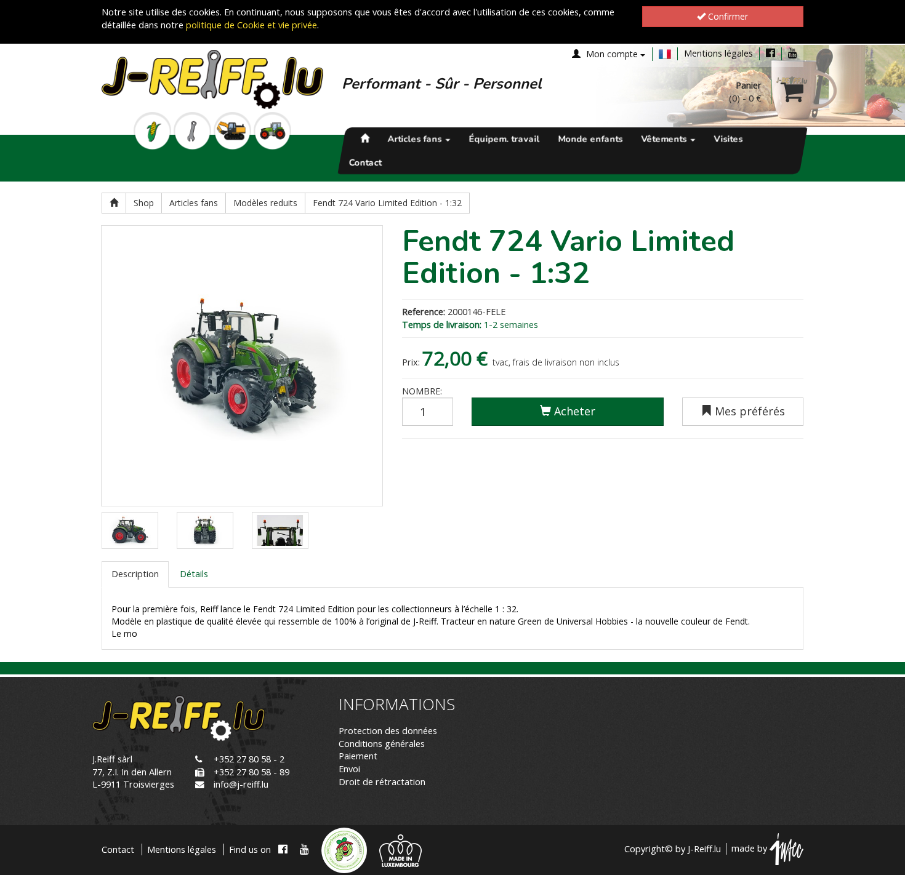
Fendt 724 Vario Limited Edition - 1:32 (387, 203)
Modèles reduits (265, 203)
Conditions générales (382, 743)
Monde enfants (590, 139)
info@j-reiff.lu (241, 784)
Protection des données (388, 731)
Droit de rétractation (382, 782)
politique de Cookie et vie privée (251, 25)
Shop (144, 203)
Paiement (358, 756)
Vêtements (665, 139)
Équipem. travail (504, 139)
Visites (728, 139)
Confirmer (727, 16)
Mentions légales (718, 53)
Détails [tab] (194, 574)
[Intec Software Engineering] (786, 849)
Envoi (349, 769)
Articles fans (415, 139)
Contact (365, 162)
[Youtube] (792, 53)
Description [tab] (135, 574)
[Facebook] (770, 53)
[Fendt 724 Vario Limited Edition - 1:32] (242, 366)
